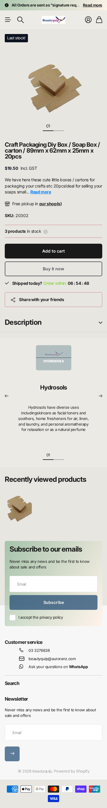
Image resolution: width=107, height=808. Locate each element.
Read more (93, 5)
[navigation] (59, 125)
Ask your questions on (58, 666)
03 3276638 (39, 650)
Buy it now (53, 268)
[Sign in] (88, 19)
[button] (6, 396)
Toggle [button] (100, 322)
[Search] (20, 19)
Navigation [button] (8, 19)
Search (12, 683)
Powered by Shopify (71, 771)
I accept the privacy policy (40, 617)
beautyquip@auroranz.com (52, 658)
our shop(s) (50, 203)
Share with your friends (41, 299)
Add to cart (53, 250)
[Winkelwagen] (99, 19)
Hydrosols (53, 387)
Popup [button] (45, 231)
